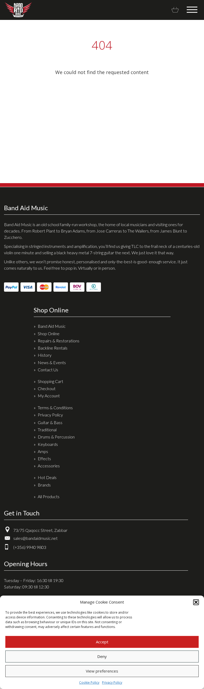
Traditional (47, 429)
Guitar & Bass (50, 422)
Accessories (49, 465)
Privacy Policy (112, 682)
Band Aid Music (18, 9)
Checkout (47, 388)
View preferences (102, 671)
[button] (196, 602)
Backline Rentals (52, 347)
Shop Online (49, 333)
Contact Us (48, 369)
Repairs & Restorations (58, 340)
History (45, 355)
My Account (49, 395)
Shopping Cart (50, 381)
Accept (102, 641)
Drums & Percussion (56, 436)
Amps (43, 451)
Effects (44, 458)
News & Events (52, 362)
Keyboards (48, 444)
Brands (44, 484)
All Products (49, 496)
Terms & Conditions (55, 407)
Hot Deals (47, 477)
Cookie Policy (89, 682)
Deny (102, 656)
